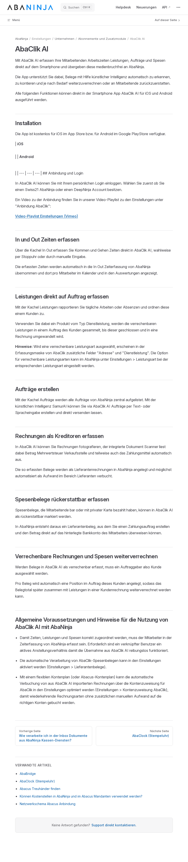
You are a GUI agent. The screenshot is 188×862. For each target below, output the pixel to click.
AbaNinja (21, 38)
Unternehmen (64, 38)
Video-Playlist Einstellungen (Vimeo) (46, 216)
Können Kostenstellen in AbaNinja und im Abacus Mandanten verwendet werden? (81, 796)
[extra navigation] (178, 7)
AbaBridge (28, 774)
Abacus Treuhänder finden (40, 789)
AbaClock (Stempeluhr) (37, 781)
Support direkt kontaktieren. (113, 825)
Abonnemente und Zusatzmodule (102, 38)
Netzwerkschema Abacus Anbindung (47, 804)
